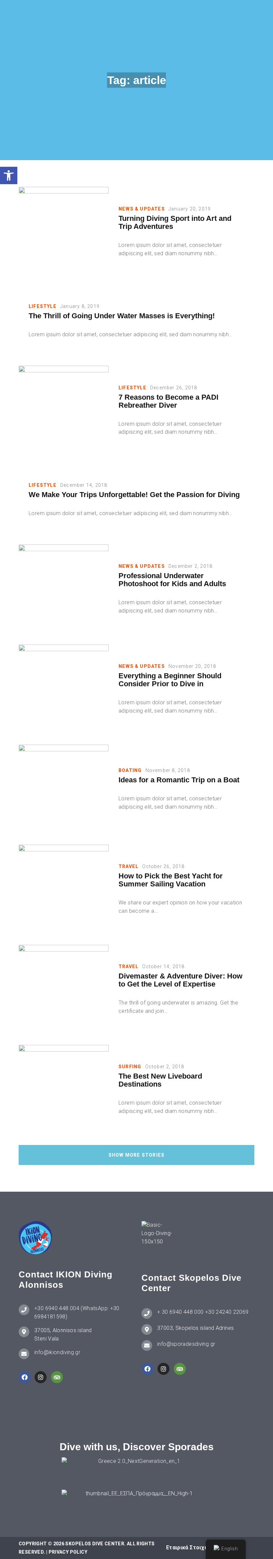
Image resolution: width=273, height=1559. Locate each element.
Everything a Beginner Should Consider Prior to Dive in (170, 680)
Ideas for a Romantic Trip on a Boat (179, 780)
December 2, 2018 (190, 566)
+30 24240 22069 (227, 1312)
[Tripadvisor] (57, 1377)
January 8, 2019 (80, 306)
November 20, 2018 (192, 666)
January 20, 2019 (189, 209)
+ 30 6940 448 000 (180, 1312)
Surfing (130, 1066)
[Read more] (64, 232)
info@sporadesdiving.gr (186, 1344)
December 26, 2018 (173, 387)
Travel (128, 866)
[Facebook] (25, 1377)
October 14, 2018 (163, 966)
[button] (8, 175)
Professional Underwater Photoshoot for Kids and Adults (172, 580)
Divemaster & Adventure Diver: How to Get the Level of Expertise (180, 980)
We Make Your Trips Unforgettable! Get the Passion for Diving (134, 495)
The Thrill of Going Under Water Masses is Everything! (122, 316)
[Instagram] (41, 1377)
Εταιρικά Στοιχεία (189, 1547)
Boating (130, 770)
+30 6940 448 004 (56, 1308)
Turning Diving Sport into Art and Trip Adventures (175, 223)
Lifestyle (43, 306)
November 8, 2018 (167, 770)
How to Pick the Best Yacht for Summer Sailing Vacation (171, 880)
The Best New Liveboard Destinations (160, 1080)
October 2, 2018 (164, 1066)
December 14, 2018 (83, 485)
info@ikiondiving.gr (57, 1352)
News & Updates (142, 209)
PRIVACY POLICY (68, 1552)
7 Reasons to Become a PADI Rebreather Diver (168, 401)
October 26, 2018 (163, 866)
